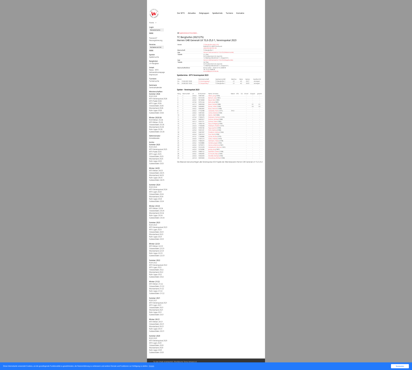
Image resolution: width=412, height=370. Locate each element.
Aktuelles (192, 13)
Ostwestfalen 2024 (156, 194)
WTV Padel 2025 (155, 151)
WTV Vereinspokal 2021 (158, 303)
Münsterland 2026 (156, 108)
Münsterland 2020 (156, 347)
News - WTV (153, 70)
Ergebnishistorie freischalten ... (188, 33)
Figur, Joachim (212, 128)
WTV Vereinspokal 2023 (158, 227)
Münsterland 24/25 (156, 175)
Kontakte (240, 13)
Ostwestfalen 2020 (156, 345)
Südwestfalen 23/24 (156, 218)
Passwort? (153, 38)
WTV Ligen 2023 (155, 229)
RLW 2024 (153, 187)
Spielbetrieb (217, 13)
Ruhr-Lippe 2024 (155, 199)
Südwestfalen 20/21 (156, 331)
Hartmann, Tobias (213, 141)
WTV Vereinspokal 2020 (158, 340)
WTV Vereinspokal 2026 (158, 98)
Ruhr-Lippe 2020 (155, 350)
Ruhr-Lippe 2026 (155, 110)
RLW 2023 (153, 225)
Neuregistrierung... (156, 40)
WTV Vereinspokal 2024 (158, 189)
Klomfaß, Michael (213, 156)
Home (151, 22)
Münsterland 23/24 (156, 213)
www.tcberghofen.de (210, 48)
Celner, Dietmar (213, 113)
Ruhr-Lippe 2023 (155, 237)
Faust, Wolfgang (213, 124)
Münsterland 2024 (156, 196)
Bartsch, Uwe (212, 98)
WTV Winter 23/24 (156, 208)
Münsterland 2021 (156, 310)
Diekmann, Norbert (214, 117)
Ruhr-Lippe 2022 (155, 274)
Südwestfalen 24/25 (156, 180)
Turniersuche (154, 81)
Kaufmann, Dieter (213, 151)
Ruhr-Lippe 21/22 (155, 291)
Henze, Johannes (213, 145)
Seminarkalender (155, 87)
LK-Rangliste (154, 63)
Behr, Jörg (211, 102)
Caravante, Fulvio (213, 111)
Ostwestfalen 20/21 (156, 324)
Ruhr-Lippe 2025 (155, 161)
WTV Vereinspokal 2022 (158, 265)
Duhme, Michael (213, 119)
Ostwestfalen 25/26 (156, 124)
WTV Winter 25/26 (156, 122)
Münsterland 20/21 (156, 326)
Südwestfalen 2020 (156, 352)
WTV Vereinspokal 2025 (158, 149)
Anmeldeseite (154, 138)
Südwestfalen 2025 (156, 163)
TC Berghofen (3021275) (211, 45)
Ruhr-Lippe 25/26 (155, 129)
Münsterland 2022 (156, 272)
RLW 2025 (153, 147)
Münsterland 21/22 (156, 288)
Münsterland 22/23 (156, 251)
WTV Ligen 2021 (155, 305)
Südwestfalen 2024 (156, 201)
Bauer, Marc (212, 100)
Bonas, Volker (212, 106)
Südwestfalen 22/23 (156, 255)
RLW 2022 (153, 262)
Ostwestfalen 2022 (156, 270)
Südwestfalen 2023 (156, 239)
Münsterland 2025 (156, 159)
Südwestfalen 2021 (156, 314)
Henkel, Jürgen (213, 143)
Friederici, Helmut (214, 132)
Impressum (153, 74)
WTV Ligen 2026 (155, 103)
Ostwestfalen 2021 (156, 307)
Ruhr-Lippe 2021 (155, 312)
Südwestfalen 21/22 (156, 293)
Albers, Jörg (212, 96)
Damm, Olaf (211, 115)
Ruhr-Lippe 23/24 (155, 215)
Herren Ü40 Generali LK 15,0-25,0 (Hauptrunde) (218, 60)
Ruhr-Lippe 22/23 (155, 253)
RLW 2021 (153, 300)
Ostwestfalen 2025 (156, 156)
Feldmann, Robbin (214, 126)
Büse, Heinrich (213, 108)
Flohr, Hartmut (212, 130)
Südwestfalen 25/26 (156, 132)
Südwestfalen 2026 (156, 113)
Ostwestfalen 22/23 (156, 248)
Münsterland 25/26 (156, 127)
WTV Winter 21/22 (156, 284)
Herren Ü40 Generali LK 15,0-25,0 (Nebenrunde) (218, 52)
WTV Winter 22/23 (156, 246)
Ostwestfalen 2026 (156, 106)
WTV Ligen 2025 (155, 154)
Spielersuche (154, 57)
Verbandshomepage (157, 72)
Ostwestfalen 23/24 (156, 211)
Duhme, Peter (212, 121)
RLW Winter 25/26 (156, 120)
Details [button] (151, 366)
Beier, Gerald (212, 104)
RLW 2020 (153, 338)
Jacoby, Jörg (211, 149)
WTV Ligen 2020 (155, 343)
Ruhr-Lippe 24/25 (155, 177)
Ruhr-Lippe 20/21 (155, 329)
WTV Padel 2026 (155, 101)
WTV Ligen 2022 (155, 267)
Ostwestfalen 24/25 (156, 173)
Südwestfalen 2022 (156, 277)
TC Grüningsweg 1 (204, 81)
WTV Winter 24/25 (156, 170)
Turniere (229, 13)
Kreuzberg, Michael (214, 158)
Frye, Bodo (211, 134)
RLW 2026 (153, 96)
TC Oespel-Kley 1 (203, 83)
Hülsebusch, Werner (214, 147)
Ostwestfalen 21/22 (156, 286)
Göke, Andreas (213, 139)
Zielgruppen (204, 13)
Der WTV (181, 13)
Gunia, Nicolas (212, 136)
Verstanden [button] (400, 366)
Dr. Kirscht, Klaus (213, 154)
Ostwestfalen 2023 (156, 232)
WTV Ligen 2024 (155, 192)
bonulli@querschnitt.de (210, 71)
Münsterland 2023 (156, 234)
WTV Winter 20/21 (156, 322)
